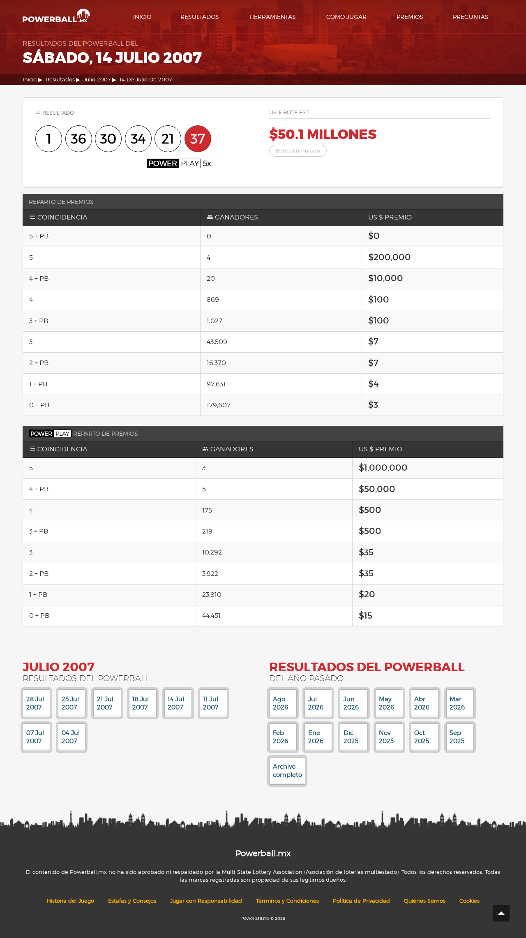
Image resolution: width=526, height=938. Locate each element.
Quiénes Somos (424, 901)
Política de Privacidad (361, 901)
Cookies (469, 901)
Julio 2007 (97, 79)
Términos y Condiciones (287, 901)
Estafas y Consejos (132, 901)
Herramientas (272, 16)
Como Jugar (346, 16)
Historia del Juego (70, 901)
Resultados (199, 16)
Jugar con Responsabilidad (206, 901)
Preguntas (471, 16)
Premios (410, 16)
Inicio (142, 16)
